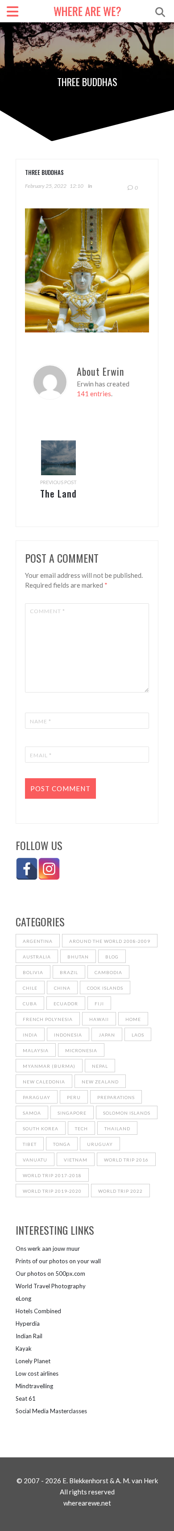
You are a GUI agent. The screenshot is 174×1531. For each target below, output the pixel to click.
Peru (74, 1097)
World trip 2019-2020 (52, 1191)
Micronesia (81, 1050)
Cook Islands (105, 988)
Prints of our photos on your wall (58, 1261)
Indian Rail (29, 1336)
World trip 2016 (126, 1159)
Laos (138, 1034)
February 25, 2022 (45, 186)
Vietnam (75, 1159)
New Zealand (100, 1081)
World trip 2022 (120, 1191)
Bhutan (78, 956)
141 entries (94, 394)
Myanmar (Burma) (49, 1066)
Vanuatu (35, 1159)
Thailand (117, 1128)
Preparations (116, 1097)
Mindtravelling (34, 1386)
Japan (107, 1034)
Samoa (32, 1113)
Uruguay (100, 1144)
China (62, 988)
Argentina (38, 941)
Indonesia (68, 1034)
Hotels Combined (38, 1311)
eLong (23, 1298)
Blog (112, 956)
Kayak (24, 1348)
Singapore (72, 1113)
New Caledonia (44, 1081)
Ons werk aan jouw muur (48, 1248)
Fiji (99, 1003)
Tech (81, 1128)
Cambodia (108, 972)
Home (133, 1019)
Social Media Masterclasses (51, 1411)
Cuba (30, 1003)
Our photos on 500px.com (50, 1273)
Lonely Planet (33, 1361)
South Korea (40, 1128)
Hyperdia (28, 1323)
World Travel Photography (51, 1286)
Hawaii (99, 1019)
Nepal (100, 1066)
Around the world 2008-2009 (109, 941)
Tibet (30, 1144)
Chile (30, 988)
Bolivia (33, 972)
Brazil (69, 972)
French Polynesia (48, 1019)
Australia (37, 956)
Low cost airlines (37, 1373)
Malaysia (36, 1050)
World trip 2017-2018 (52, 1175)
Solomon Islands (126, 1113)
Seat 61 (26, 1398)
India (30, 1034)
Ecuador (66, 1003)
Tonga (61, 1144)
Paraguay (36, 1097)
